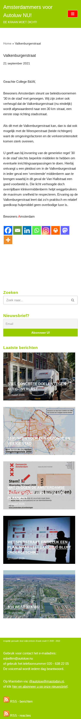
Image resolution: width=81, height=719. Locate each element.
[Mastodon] (65, 230)
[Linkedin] (27, 230)
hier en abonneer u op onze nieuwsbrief (39, 686)
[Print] (55, 230)
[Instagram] (46, 230)
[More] (8, 240)
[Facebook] (8, 230)
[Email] (17, 230)
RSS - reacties (20, 715)
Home (7, 43)
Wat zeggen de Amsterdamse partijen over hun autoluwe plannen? (36, 493)
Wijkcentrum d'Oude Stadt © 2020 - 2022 (42, 641)
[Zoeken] (73, 300)
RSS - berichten (21, 701)
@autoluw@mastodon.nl (46, 681)
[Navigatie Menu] (73, 14)
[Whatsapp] (36, 230)
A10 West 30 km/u (24, 607)
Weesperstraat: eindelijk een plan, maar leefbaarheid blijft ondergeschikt (39, 547)
